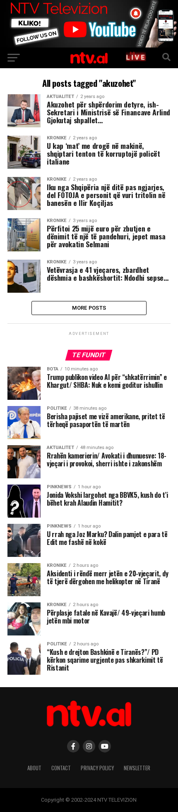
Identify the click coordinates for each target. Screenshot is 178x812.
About (34, 768)
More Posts (89, 308)
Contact (61, 768)
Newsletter (137, 768)
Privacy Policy (97, 768)
